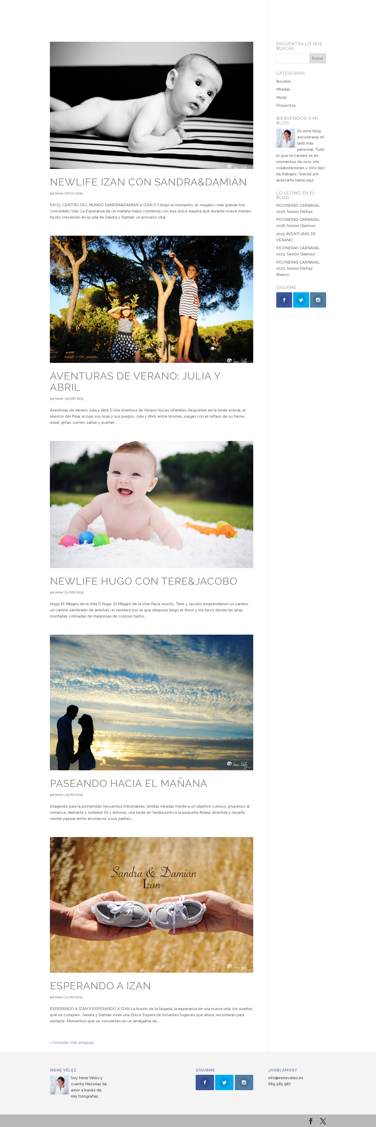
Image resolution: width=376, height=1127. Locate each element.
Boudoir (283, 81)
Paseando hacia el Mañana (128, 783)
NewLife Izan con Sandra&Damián (148, 182)
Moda (281, 97)
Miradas (283, 89)
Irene (59, 193)
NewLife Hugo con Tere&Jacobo (143, 581)
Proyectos (286, 105)
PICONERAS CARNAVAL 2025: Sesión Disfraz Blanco (298, 268)
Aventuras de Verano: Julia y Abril (135, 381)
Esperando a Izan (100, 986)
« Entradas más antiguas (72, 1042)
